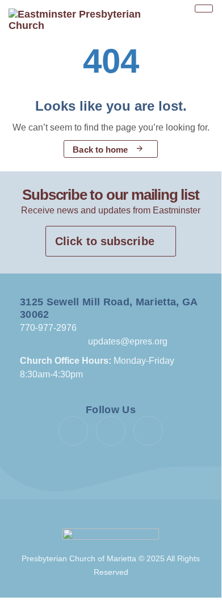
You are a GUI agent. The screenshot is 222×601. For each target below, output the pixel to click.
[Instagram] (148, 431)
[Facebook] (73, 431)
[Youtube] (110, 431)
